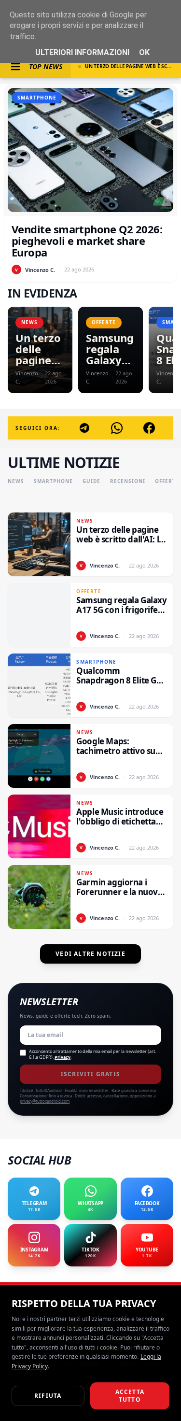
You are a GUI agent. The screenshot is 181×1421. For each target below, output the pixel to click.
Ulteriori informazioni (82, 52)
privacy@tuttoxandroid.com (45, 1101)
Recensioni (127, 481)
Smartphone (53, 481)
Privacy (62, 1057)
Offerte (167, 481)
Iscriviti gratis (90, 1074)
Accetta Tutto (129, 1396)
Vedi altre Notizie (90, 954)
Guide (91, 481)
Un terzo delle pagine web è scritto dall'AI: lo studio (129, 66)
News (16, 481)
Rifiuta (47, 1396)
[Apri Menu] (15, 66)
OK (144, 52)
